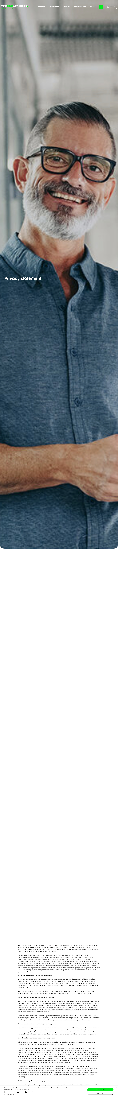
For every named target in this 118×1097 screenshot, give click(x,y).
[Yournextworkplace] (14, 7)
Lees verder (26, 1089)
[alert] (59, 1091)
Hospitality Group (51, 945)
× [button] (116, 1087)
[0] (101, 7)
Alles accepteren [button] (100, 1089)
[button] (4, 1091)
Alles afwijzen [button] (100, 1093)
